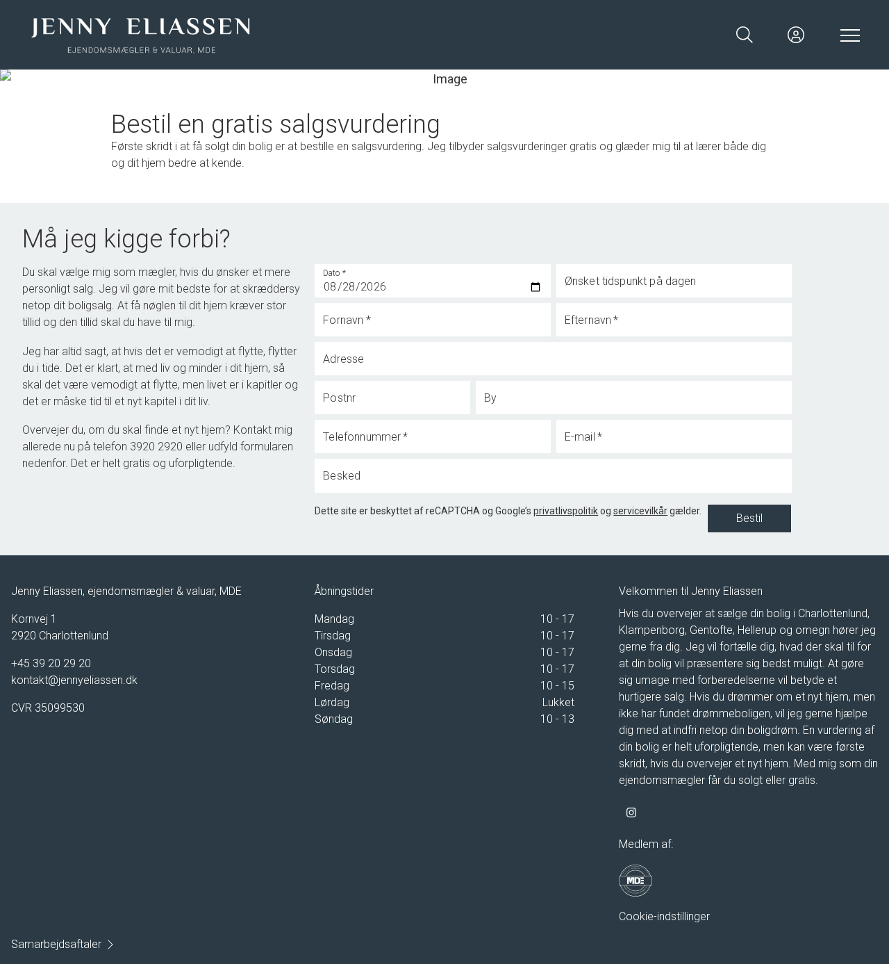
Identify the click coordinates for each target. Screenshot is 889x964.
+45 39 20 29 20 (51, 663)
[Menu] (847, 35)
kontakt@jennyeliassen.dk (74, 680)
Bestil (749, 518)
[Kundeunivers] (796, 35)
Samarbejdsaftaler (56, 944)
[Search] (744, 35)
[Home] (236, 35)
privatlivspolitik (565, 510)
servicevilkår (640, 510)
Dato (335, 273)
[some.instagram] (631, 812)
